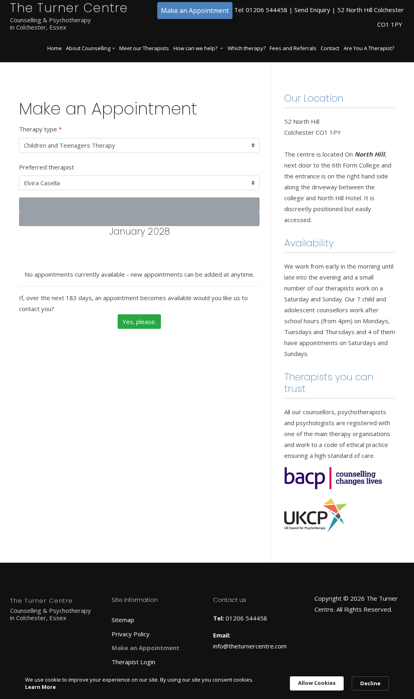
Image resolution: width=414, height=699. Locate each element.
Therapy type (40, 129)
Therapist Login (133, 662)
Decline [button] (370, 683)
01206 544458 (266, 10)
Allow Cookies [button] (317, 682)
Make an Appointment (195, 10)
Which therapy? (247, 48)
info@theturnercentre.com (250, 646)
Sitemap (123, 620)
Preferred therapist (46, 167)
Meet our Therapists (144, 48)
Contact (330, 48)
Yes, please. (139, 322)
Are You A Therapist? (369, 48)
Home (54, 48)
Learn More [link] (40, 687)
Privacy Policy (131, 634)
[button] (90, 49)
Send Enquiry (312, 10)
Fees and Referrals (293, 48)
